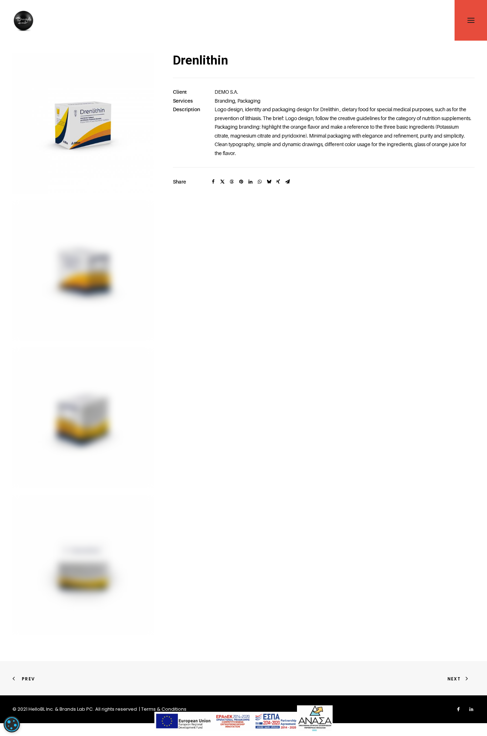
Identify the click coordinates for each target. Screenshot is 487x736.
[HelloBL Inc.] (23, 20)
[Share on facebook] (213, 181)
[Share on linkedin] (250, 181)
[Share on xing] (278, 181)
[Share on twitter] (222, 181)
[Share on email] (287, 181)
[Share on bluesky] (269, 181)
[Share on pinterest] (241, 181)
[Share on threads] (231, 181)
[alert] (12, 724)
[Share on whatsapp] (259, 181)
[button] (83, 123)
